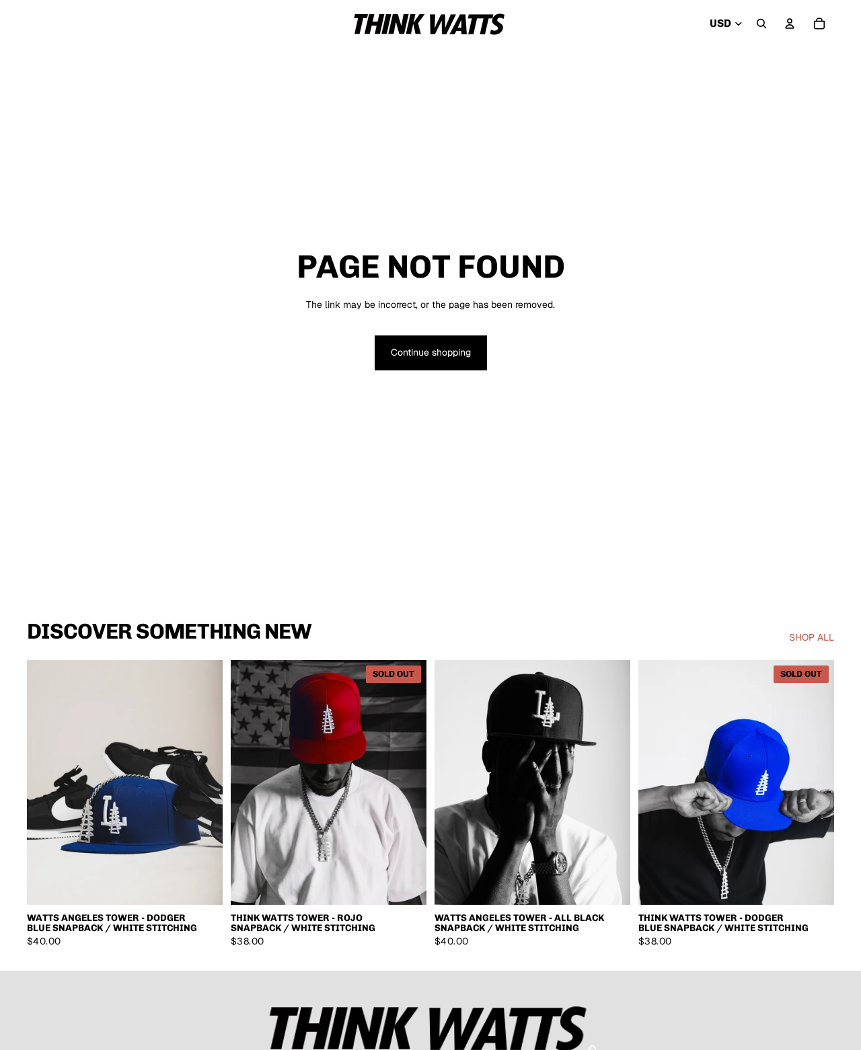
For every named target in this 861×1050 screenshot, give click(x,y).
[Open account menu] (789, 23)
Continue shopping (431, 352)
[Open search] (761, 23)
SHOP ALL (811, 637)
